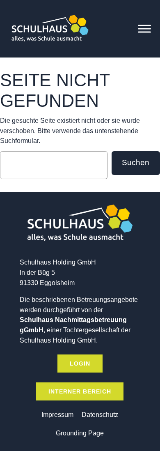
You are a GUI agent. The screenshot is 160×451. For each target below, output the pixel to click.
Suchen (135, 162)
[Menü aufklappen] (144, 28)
